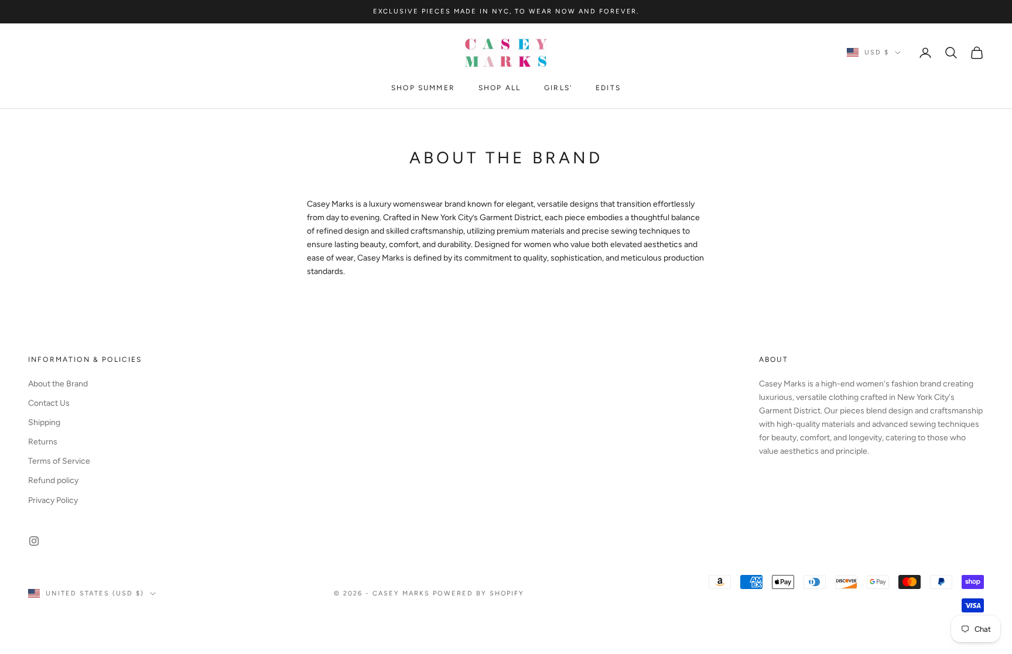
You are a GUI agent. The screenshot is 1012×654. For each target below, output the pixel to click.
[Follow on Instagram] (34, 541)
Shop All (499, 88)
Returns (42, 442)
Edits (608, 88)
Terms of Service (59, 461)
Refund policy (53, 480)
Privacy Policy (53, 500)
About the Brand (58, 384)
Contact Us (49, 403)
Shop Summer (423, 88)
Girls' (558, 88)
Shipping (44, 422)
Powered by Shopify (479, 593)
